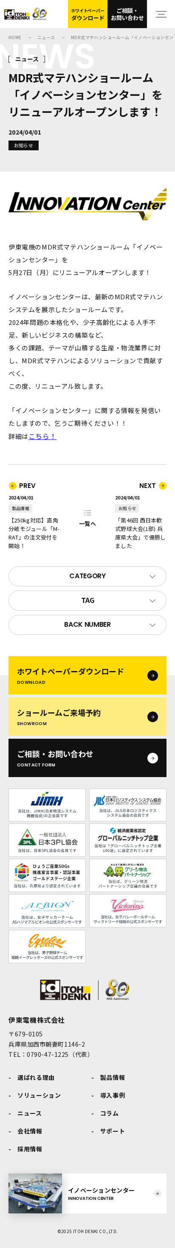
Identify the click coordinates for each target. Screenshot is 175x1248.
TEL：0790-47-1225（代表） (50, 1054)
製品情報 (112, 1077)
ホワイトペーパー (87, 14)
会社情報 (29, 1131)
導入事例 (112, 1095)
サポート (112, 1131)
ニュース (46, 37)
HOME (15, 37)
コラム (109, 1113)
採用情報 (29, 1149)
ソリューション (39, 1095)
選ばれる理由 (36, 1077)
